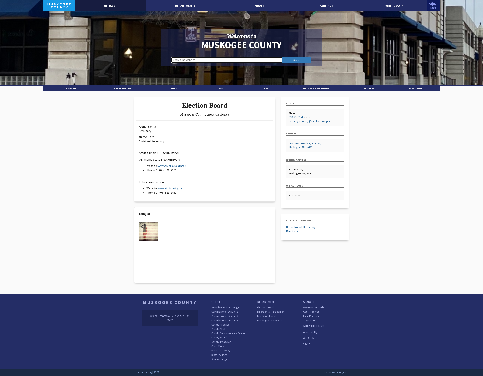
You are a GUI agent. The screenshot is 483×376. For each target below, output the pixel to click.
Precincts (292, 231)
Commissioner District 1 (224, 311)
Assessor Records (313, 307)
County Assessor (221, 324)
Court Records (311, 311)
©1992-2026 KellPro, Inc (334, 372)
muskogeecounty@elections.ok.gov (309, 121)
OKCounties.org (144, 372)
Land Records (311, 316)
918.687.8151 (296, 117)
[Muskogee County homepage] (59, 5)
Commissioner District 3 (224, 320)
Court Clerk (217, 346)
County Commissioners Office (228, 333)
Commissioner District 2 (224, 316)
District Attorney (220, 350)
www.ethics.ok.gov (170, 188)
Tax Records (310, 320)
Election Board (265, 307)
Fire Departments (267, 316)
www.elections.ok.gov (172, 166)
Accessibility (310, 332)
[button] (110, 6)
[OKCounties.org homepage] (433, 5)
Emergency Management (271, 311)
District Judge (219, 355)
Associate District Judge (225, 307)
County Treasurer (221, 342)
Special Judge (219, 359)
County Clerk (218, 329)
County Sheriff (219, 337)
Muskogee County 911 (269, 320)
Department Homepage (301, 227)
